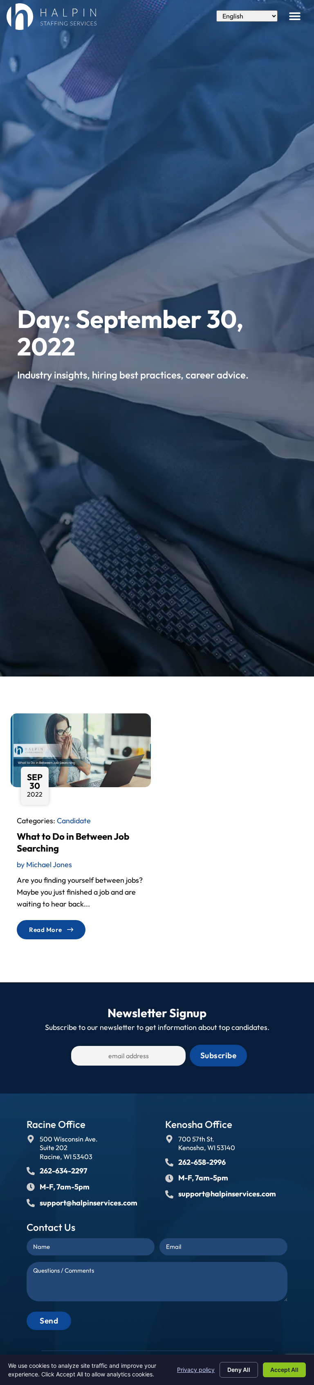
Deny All (238, 1369)
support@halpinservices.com (88, 1202)
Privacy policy (196, 1369)
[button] (295, 16)
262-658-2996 (202, 1162)
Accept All (284, 1369)
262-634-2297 (63, 1170)
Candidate (74, 820)
